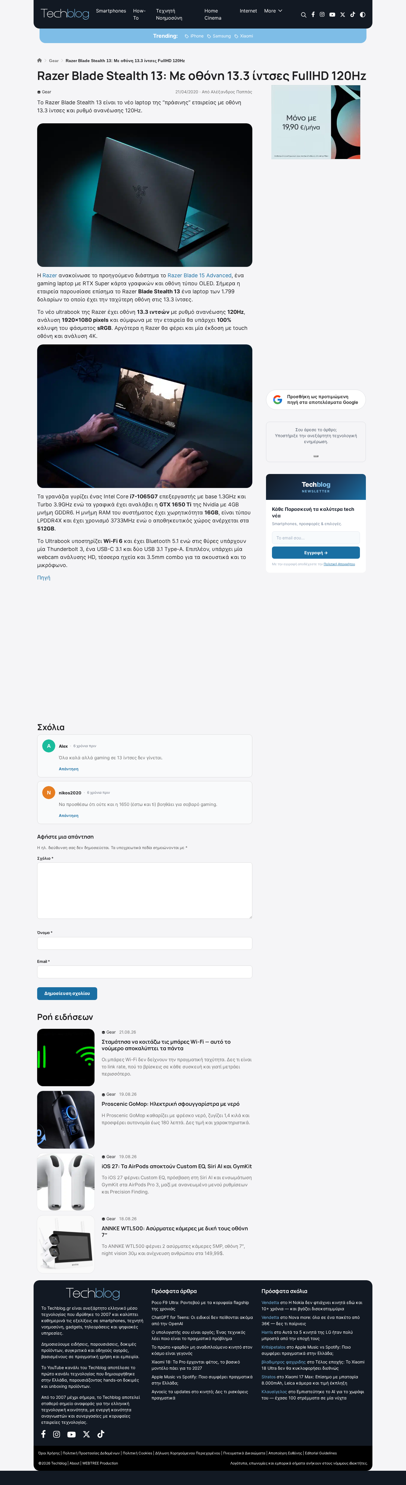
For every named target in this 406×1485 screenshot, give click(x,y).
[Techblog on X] (342, 14)
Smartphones (111, 11)
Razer (50, 275)
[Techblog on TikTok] (352, 14)
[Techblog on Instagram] (322, 14)
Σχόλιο (45, 858)
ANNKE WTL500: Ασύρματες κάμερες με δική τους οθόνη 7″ (175, 1231)
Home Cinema (212, 14)
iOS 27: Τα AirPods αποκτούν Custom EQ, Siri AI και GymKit (177, 1166)
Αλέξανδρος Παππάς (231, 91)
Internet (248, 11)
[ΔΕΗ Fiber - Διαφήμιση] (316, 122)
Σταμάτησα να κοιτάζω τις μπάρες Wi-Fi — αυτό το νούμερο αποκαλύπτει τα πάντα (166, 1045)
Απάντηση (68, 768)
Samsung (222, 35)
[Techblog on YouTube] (332, 14)
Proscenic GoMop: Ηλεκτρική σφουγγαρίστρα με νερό (171, 1103)
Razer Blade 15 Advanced (200, 275)
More (270, 11)
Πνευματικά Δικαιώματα (244, 1453)
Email (43, 961)
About (74, 1463)
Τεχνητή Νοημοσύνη (169, 14)
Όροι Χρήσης (49, 1453)
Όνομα (45, 932)
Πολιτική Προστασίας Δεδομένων (91, 1453)
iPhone (197, 35)
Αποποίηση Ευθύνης (285, 1453)
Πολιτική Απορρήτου (339, 564)
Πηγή (44, 577)
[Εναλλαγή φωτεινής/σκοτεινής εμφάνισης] (362, 14)
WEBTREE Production (100, 1463)
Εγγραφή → (316, 552)
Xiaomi (246, 35)
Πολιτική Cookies (137, 1453)
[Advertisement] (144, 650)
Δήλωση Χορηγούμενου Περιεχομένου (187, 1453)
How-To (139, 14)
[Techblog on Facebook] (313, 14)
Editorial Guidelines (321, 1453)
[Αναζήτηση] (304, 14)
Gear (46, 91)
